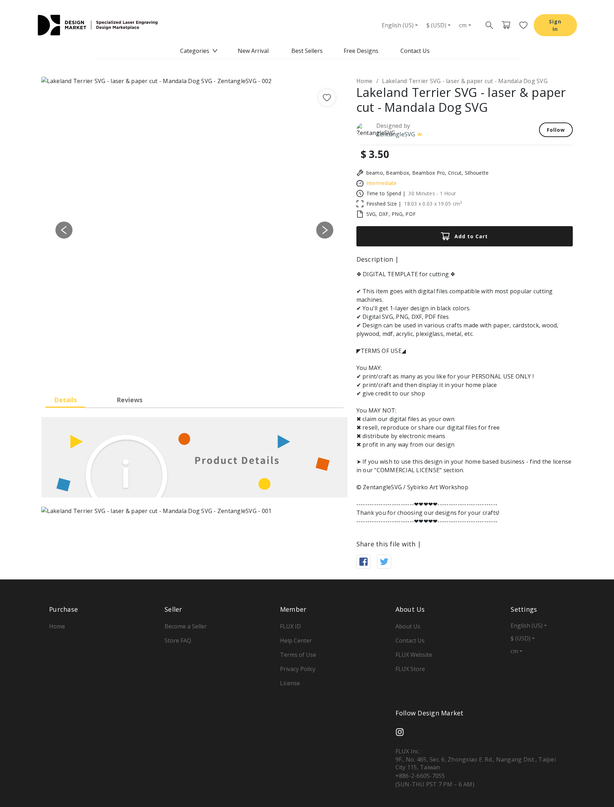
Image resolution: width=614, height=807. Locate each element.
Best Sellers (307, 51)
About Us (407, 626)
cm (463, 25)
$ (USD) (436, 25)
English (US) (398, 25)
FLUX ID (290, 626)
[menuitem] (199, 51)
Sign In (555, 25)
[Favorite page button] (521, 25)
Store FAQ (178, 640)
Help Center (296, 640)
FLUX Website (413, 655)
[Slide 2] (188, 373)
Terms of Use (298, 655)
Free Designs (361, 51)
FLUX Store (410, 669)
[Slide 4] (213, 373)
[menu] (307, 51)
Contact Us (415, 51)
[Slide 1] (175, 373)
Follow (556, 129)
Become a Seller (186, 626)
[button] (64, 230)
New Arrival (253, 51)
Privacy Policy (298, 669)
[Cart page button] (506, 25)
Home (364, 81)
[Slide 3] (200, 373)
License (290, 683)
